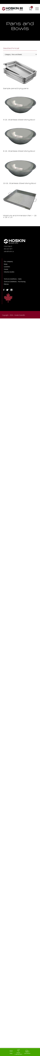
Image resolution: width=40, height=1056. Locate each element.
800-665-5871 (8, 249)
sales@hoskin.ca (9, 251)
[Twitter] (7, 290)
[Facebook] (3, 290)
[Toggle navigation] (36, 9)
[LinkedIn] (11, 290)
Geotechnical (11, 48)
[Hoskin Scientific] (12, 8)
